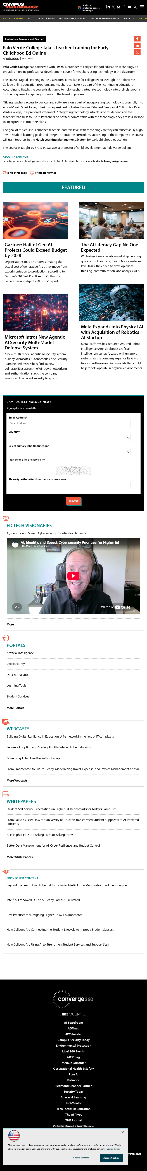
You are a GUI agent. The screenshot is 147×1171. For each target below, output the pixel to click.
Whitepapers (21, 801)
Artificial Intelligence (20, 653)
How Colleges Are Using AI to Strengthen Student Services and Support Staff (58, 944)
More (10, 624)
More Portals (15, 708)
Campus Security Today (74, 1040)
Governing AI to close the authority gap (33, 758)
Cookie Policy (113, 1148)
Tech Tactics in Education (73, 1109)
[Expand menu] (142, 7)
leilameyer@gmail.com (115, 161)
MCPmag (73, 1057)
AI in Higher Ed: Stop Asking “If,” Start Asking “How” (40, 835)
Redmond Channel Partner (73, 1086)
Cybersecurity (16, 664)
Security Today (74, 1091)
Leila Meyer (12, 58)
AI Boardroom (73, 1022)
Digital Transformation (104, 18)
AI (29, 18)
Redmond (73, 1080)
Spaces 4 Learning (73, 1097)
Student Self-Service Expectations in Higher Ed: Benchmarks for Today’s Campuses (61, 809)
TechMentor (73, 1103)
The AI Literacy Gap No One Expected (109, 247)
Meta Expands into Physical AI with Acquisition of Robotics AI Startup (112, 331)
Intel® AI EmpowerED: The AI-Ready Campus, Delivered (43, 900)
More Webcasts (17, 780)
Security (129, 18)
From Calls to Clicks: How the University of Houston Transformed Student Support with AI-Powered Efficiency (73, 822)
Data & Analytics (18, 675)
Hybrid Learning (45, 18)
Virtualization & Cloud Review (73, 1126)
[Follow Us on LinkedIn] (108, 6)
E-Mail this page (17, 172)
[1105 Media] (73, 1014)
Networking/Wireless (72, 18)
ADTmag (73, 1028)
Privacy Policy (37, 459)
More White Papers (20, 857)
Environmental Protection (73, 1045)
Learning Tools (16, 685)
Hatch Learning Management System (61, 139)
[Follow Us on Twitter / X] (113, 7)
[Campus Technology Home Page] (21, 6)
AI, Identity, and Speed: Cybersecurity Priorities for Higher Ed (47, 533)
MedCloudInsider (74, 1063)
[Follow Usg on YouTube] (129, 7)
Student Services (18, 696)
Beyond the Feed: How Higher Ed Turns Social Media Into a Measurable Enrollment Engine (67, 885)
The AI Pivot (73, 1114)
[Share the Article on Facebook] (137, 38)
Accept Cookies (111, 1157)
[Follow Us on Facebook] (124, 7)
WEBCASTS (18, 728)
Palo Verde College (16, 67)
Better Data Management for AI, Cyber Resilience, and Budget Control (53, 845)
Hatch (60, 67)
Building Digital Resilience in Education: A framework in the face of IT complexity (60, 736)
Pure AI (74, 1074)
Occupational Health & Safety (73, 1068)
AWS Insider (73, 1034)
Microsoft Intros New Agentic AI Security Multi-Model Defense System (35, 342)
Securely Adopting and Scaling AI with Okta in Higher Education (49, 747)
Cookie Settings (81, 1157)
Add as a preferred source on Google (91, 8)
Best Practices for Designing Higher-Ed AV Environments (44, 915)
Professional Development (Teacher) (24, 39)
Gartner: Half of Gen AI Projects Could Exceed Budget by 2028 (36, 249)
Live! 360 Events (73, 1051)
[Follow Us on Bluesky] (118, 7)
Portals (16, 645)
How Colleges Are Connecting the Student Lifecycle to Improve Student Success (60, 930)
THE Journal (73, 1120)
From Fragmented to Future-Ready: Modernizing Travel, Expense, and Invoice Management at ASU (73, 769)
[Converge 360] (73, 999)
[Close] (123, 1132)
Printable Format (45, 172)
